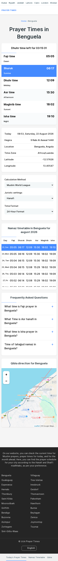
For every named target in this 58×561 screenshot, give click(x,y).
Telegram (32, 433)
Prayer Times (8, 10)
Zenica (33, 517)
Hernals (5, 489)
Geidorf (34, 489)
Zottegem (6, 526)
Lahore (29, 3)
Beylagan (35, 512)
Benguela (6, 475)
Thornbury (6, 494)
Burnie (33, 508)
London (44, 3)
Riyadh (12, 3)
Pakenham (35, 498)
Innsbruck (35, 484)
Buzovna (5, 517)
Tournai (34, 526)
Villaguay (35, 475)
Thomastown (37, 494)
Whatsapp (39, 433)
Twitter (26, 433)
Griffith (5, 508)
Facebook (19, 433)
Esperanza (6, 484)
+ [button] (6, 374)
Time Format (11, 206)
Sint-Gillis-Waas (9, 531)
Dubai (4, 3)
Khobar (53, 3)
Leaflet (37, 426)
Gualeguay (7, 480)
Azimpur (5, 522)
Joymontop (36, 522)
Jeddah (20, 3)
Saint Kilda (6, 498)
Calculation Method (15, 179)
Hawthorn (35, 503)
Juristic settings (13, 192)
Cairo (36, 3)
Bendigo (5, 512)
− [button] (6, 381)
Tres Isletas (36, 480)
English (31, 548)
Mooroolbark (8, 503)
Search (55, 10)
